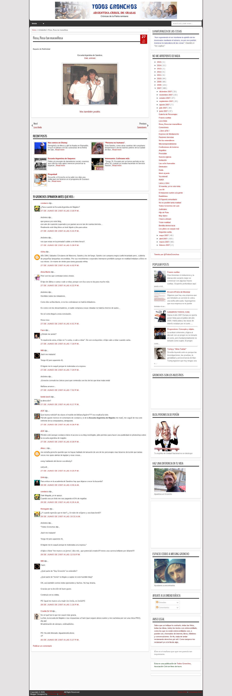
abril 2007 (163, 239)
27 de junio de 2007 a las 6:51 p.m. (60, 324)
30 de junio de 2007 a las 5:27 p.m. (60, 640)
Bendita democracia (167, 226)
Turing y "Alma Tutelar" (176, 349)
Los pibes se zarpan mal (169, 229)
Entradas (162, 602)
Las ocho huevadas (167, 163)
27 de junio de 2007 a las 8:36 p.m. (60, 425)
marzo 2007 (164, 242)
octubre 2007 (165, 98)
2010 (159, 78)
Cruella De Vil (46, 611)
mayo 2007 (164, 235)
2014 (159, 65)
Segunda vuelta (165, 232)
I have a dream (165, 219)
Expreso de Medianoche (169, 134)
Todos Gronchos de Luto (169, 206)
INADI (161, 180)
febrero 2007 (164, 245)
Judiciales (163, 209)
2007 (159, 88)
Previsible (163, 154)
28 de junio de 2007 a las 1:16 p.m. (60, 605)
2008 (159, 85)
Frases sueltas (165, 118)
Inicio (34, 23)
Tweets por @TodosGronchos (166, 254)
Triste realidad (165, 222)
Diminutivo (163, 167)
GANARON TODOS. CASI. (178, 312)
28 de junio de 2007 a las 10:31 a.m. (61, 516)
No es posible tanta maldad (170, 203)
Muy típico (163, 216)
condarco (45, 203)
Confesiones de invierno (169, 147)
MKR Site (62, 694)
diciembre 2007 (165, 92)
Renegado (45, 509)
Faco (43, 330)
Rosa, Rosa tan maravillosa (48, 38)
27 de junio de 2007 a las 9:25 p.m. (60, 471)
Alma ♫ (44, 448)
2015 (159, 62)
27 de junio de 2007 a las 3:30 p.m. (60, 211)
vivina (43, 252)
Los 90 (161, 190)
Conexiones (164, 127)
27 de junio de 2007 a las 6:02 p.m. (60, 265)
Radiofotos (163, 196)
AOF (43, 411)
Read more (59, 150)
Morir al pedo (164, 173)
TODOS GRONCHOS (54, 692)
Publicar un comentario (42, 646)
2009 (159, 82)
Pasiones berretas (166, 137)
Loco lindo (163, 121)
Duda (161, 170)
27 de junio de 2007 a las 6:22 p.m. (60, 285)
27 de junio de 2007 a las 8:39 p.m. (60, 442)
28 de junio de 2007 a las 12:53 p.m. (61, 555)
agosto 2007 (164, 105)
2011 (159, 75)
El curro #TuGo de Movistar (178, 292)
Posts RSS (182, 692)
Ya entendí (163, 176)
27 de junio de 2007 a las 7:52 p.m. (60, 390)
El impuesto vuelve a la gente (171, 193)
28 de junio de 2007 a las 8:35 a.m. (60, 502)
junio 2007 (163, 111)
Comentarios (163, 607)
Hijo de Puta (164, 212)
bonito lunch (46, 397)
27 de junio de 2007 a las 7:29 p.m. (60, 370)
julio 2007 (163, 108)
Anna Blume (46, 272)
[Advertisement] (93, 673)
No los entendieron (166, 140)
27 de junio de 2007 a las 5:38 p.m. (60, 245)
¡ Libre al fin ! (164, 131)
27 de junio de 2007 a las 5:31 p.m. (60, 231)
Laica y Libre (164, 183)
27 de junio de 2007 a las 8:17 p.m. (60, 404)
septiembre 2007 (166, 101)
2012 (159, 72)
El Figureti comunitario (168, 199)
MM (42, 350)
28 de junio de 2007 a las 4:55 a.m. (60, 485)
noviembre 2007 (166, 95)
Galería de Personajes (168, 114)
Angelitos (162, 150)
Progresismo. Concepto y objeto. (180, 329)
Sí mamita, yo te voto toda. (170, 186)
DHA (43, 477)
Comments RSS (195, 692)
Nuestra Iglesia (165, 157)
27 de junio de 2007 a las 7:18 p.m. (60, 344)
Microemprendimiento (167, 144)
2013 (159, 69)
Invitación (163, 160)
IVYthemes (52, 694)
